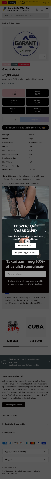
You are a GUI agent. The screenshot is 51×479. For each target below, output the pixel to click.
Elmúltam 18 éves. (25, 246)
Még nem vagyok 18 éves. (25, 253)
